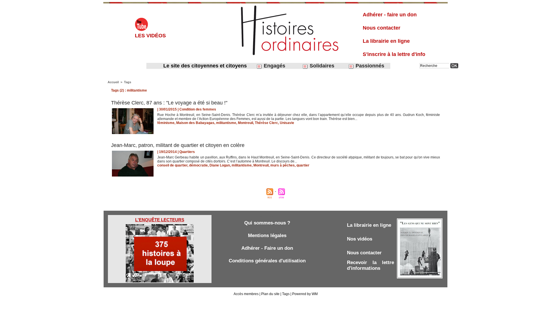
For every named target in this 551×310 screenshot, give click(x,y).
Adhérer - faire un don (390, 15)
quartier (302, 165)
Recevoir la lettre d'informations (370, 265)
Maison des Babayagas (195, 123)
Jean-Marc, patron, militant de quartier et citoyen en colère (178, 145)
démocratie (198, 165)
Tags (127, 82)
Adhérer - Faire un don (267, 248)
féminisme (165, 123)
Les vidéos (150, 35)
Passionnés (369, 66)
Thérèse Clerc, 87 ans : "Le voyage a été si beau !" (169, 103)
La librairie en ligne (386, 41)
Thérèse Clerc (266, 123)
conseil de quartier (172, 165)
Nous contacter (381, 28)
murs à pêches (282, 165)
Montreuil (245, 123)
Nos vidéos (359, 239)
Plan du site (270, 294)
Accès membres (246, 294)
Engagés (273, 66)
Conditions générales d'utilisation (267, 261)
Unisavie (287, 123)
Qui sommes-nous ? (267, 223)
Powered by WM (305, 294)
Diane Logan (219, 165)
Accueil (113, 82)
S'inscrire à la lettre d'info (394, 54)
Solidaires (321, 66)
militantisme (226, 123)
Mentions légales (267, 235)
